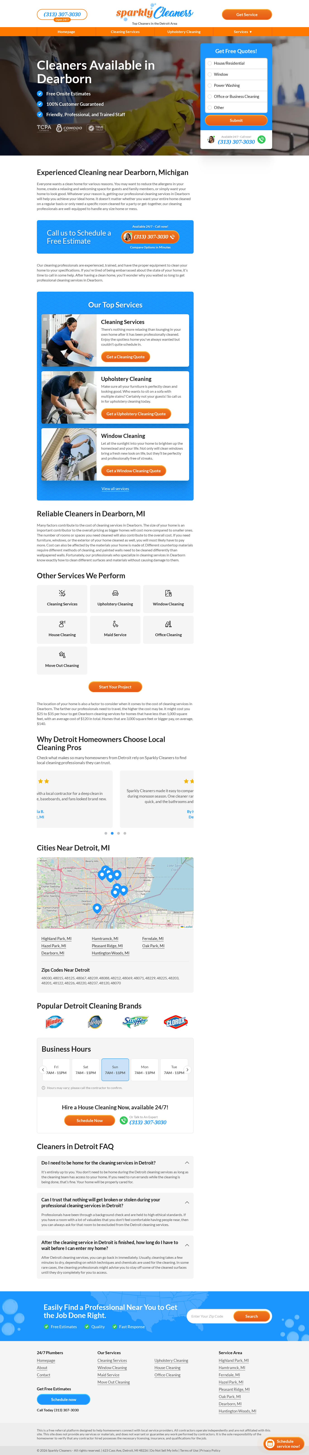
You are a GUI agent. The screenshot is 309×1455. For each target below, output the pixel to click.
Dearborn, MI (52, 953)
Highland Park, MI (56, 938)
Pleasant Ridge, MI (107, 945)
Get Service (247, 14)
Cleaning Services (125, 31)
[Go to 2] (112, 833)
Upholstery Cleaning (183, 31)
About (42, 1367)
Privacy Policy (210, 1450)
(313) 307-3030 (62, 14)
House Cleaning (167, 1367)
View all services (115, 488)
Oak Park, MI (153, 945)
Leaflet (188, 926)
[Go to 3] (118, 833)
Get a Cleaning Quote (126, 356)
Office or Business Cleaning (236, 96)
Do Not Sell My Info (164, 1450)
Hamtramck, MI (105, 938)
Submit (236, 120)
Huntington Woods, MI (110, 953)
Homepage (66, 31)
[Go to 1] (106, 833)
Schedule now (63, 1399)
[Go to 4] (125, 833)
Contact (43, 1374)
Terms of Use (189, 1450)
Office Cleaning (167, 1374)
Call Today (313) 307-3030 (58, 1410)
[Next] (187, 1070)
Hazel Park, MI (53, 945)
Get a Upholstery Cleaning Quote (136, 413)
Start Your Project (115, 686)
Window (221, 74)
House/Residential (229, 63)
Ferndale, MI (153, 938)
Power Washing (227, 85)
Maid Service (108, 1374)
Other (219, 107)
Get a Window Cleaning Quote (134, 470)
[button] (123, 890)
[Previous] (43, 1070)
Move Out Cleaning (113, 1382)
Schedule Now (90, 1120)
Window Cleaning (112, 1367)
